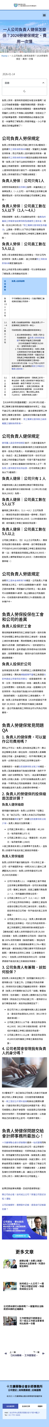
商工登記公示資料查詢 (16, 1101)
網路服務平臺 (27, 674)
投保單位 (23, 187)
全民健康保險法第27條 (29, 766)
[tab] (10, 1406)
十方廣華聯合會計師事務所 (14, 1142)
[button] (44, 15)
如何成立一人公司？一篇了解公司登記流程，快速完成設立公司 (31, 1286)
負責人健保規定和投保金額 (14, 468)
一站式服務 (36, 1142)
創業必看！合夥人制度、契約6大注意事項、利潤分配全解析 (32, 1263)
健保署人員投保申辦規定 (13, 442)
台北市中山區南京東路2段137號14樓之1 (25, 1412)
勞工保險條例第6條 (17, 149)
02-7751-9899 (14, 1415)
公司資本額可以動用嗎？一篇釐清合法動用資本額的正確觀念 (24, 1307)
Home (4, 55)
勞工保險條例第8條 (17, 157)
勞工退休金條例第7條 (16, 580)
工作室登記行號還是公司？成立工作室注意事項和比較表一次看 (31, 1320)
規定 (17, 819)
